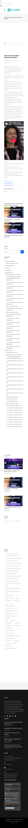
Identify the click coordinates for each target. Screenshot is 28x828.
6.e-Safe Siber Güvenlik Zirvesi (13, 419)
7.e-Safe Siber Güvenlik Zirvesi (13, 421)
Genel (6, 268)
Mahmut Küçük (8, 622)
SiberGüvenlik (17, 625)
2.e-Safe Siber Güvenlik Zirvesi (13, 410)
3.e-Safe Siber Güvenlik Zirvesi (13, 412)
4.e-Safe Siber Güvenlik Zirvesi (13, 414)
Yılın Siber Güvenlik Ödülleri (11, 643)
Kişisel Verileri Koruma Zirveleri (12, 274)
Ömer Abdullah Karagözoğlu (11, 648)
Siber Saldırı (7, 640)
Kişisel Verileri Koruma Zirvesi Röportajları (11, 616)
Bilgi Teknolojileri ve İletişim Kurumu (12, 588)
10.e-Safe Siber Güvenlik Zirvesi (14, 407)
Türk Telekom (16, 640)
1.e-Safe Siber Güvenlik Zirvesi (13, 405)
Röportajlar (7, 272)
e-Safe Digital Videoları (11, 352)
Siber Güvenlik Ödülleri (11, 306)
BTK (17, 595)
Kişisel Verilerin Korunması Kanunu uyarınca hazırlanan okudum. (11, 795)
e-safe (6, 59)
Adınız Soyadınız (8, 784)
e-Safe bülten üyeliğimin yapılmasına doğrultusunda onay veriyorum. (12, 800)
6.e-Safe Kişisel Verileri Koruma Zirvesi (15, 380)
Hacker (11, 603)
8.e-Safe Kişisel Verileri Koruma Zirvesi (15, 388)
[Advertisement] (14, 33)
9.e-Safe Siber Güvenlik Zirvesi (13, 426)
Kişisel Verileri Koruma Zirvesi (11, 613)
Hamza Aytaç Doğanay (10, 605)
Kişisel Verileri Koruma (10, 263)
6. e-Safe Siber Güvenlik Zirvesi (11, 581)
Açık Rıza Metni (14, 800)
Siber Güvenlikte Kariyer (10, 630)
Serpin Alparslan (8, 625)
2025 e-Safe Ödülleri (11, 401)
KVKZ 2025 (12, 620)
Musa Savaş (16, 622)
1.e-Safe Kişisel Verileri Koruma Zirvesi (15, 360)
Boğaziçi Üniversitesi (9, 595)
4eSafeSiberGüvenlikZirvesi (11, 573)
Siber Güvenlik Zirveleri (11, 312)
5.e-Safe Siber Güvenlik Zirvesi (13, 417)
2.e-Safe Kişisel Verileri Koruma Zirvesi (15, 364)
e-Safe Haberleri (8, 261)
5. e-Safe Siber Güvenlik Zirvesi (11, 578)
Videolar (7, 350)
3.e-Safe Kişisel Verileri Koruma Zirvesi (15, 368)
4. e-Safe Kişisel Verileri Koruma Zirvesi (13, 568)
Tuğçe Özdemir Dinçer (8, 185)
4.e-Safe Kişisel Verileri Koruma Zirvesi (15, 372)
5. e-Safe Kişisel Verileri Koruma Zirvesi (13, 576)
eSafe (5, 181)
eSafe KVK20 (8, 600)
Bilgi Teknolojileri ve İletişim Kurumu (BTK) (12, 592)
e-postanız (7, 788)
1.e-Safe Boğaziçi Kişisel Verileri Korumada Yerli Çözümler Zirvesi (12, 554)
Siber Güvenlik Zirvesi (9, 633)
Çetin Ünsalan (8, 645)
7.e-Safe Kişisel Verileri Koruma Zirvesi (15, 384)
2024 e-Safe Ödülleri (11, 398)
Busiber (6, 598)
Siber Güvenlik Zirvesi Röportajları (12, 635)
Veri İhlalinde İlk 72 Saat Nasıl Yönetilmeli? (13, 728)
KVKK (6, 620)
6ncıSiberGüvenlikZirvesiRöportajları (12, 583)
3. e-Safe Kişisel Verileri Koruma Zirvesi (13, 563)
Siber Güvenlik (10, 61)
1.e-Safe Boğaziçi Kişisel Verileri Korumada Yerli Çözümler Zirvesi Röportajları (13, 278)
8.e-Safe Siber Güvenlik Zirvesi (13, 424)
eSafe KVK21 (16, 600)
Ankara (6, 586)
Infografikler (7, 270)
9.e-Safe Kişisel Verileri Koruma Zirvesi (15, 392)
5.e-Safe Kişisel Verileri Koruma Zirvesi (15, 376)
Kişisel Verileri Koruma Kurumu (11, 610)
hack (6, 603)
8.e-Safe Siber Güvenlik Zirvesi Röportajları (12, 60)
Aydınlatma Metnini (9, 796)
